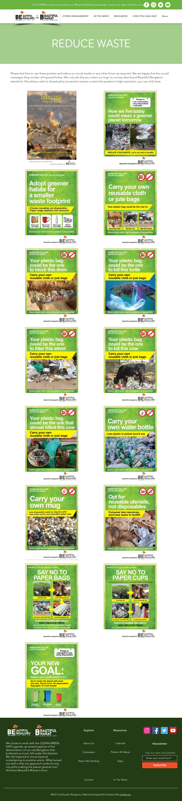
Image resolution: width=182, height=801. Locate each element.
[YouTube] (167, 4)
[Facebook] (146, 4)
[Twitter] (160, 4)
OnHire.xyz (125, 794)
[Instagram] (153, 4)
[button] (75, 16)
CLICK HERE (39, 4)
